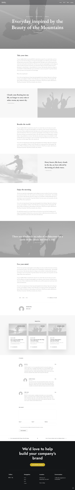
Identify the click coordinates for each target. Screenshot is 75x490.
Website (46, 421)
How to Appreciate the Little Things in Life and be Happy (37, 340)
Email (33, 421)
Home (61, 2)
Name (20, 421)
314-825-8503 (57, 479)
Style (26, 297)
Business (31, 16)
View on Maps (42, 483)
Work (68, 2)
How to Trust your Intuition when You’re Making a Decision (17, 340)
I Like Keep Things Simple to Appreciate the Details (55, 340)
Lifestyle (19, 326)
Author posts (28, 308)
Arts (28, 16)
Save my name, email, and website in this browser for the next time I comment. (32, 427)
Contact (71, 2)
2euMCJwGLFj (38, 32)
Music (20, 297)
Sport (23, 297)
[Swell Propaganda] (4, 2)
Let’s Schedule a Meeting (37, 464)
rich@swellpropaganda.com (60, 478)
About (64, 2)
